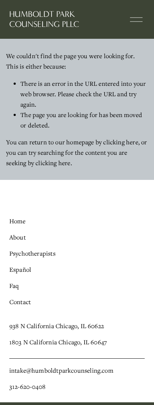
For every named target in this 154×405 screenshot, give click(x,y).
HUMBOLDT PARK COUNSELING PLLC (44, 19)
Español (20, 269)
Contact (20, 302)
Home (17, 221)
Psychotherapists (32, 253)
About (17, 237)
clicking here (120, 142)
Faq (14, 285)
